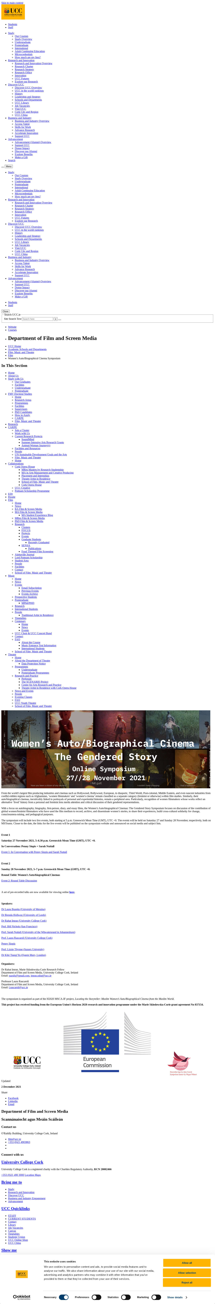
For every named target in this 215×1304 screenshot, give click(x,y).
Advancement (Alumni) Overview (33, 142)
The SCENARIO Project (35, 681)
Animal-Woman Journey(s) (36, 445)
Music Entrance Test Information (39, 645)
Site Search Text (13, 318)
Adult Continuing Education (30, 51)
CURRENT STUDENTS (22, 1218)
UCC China (21, 114)
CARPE (19, 418)
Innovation (20, 75)
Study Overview (23, 39)
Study (11, 1189)
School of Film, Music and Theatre (40, 481)
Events (25, 536)
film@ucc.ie (14, 1139)
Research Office (23, 72)
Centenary (20, 621)
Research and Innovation (21, 1192)
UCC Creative (22, 487)
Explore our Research (26, 81)
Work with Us (22, 433)
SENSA (26, 545)
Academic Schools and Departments (27, 349)
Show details (175, 1297)
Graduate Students (31, 539)
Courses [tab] (12, 329)
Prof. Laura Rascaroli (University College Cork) (26, 937)
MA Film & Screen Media (28, 512)
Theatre (12, 654)
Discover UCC (16, 1195)
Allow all (187, 1262)
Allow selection (187, 1272)
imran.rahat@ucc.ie (41, 975)
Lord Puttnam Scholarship (28, 557)
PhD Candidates (23, 412)
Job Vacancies (22, 105)
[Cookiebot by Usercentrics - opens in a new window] (21, 1297)
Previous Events (30, 590)
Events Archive (30, 593)
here (71, 892)
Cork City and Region (26, 111)
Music (11, 575)
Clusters (26, 527)
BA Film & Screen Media (28, 509)
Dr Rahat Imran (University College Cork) (23, 920)
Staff (10, 27)
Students (12, 24)
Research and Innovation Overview (33, 63)
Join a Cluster (22, 430)
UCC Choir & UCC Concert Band (33, 633)
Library (12, 1224)
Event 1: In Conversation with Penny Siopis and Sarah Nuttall (34, 852)
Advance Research (25, 130)
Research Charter (24, 66)
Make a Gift (21, 157)
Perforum (26, 678)
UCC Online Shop (18, 1240)
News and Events (24, 690)
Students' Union (16, 1236)
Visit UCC (20, 108)
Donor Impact (22, 148)
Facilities (19, 384)
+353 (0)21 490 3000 (12, 1175)
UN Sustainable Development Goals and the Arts (41, 454)
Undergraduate (23, 42)
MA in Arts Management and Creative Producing (48, 472)
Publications (34, 548)
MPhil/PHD (28, 603)
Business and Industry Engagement (26, 1198)
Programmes (21, 403)
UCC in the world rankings (29, 90)
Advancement (15, 1201)
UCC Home (14, 346)
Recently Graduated (38, 542)
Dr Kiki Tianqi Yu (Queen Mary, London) (23, 955)
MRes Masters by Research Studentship (43, 469)
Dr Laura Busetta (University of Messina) (23, 909)
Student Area (22, 560)
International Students (26, 609)
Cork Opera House (25, 466)
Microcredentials (23, 54)
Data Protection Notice (34, 663)
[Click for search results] (59, 319)
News (18, 506)
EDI (10, 493)
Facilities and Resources (27, 448)
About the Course (31, 642)
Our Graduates (22, 381)
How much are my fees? (28, 57)
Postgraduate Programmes (35, 672)
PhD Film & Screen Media (29, 521)
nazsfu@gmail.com (19, 975)
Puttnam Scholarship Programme (32, 490)
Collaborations (16, 463)
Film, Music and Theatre (21, 352)
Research (13, 424)
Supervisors (21, 409)
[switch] (96, 1297)
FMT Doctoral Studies (20, 393)
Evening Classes (23, 697)
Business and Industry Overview (32, 121)
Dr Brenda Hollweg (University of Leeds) (23, 915)
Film (10, 355)
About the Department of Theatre (32, 660)
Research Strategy (24, 69)
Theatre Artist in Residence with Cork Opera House (49, 687)
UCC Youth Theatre (25, 703)
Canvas (12, 1230)
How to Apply (22, 415)
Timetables (20, 618)
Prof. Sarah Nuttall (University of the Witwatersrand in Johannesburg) (38, 932)
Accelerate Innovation (26, 133)
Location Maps (33, 1175)
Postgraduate (21, 45)
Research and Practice (26, 675)
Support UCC (22, 136)
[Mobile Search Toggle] (2, 167)
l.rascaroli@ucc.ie (18, 987)
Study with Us (15, 378)
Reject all (187, 1282)
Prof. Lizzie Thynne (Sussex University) (22, 949)
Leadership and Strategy (27, 96)
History (19, 93)
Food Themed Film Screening (37, 551)
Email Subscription (32, 587)
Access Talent (22, 124)
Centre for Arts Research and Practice (41, 684)
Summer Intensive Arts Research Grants (43, 442)
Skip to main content (12, 2)
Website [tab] (12, 326)
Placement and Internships (35, 475)
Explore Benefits (24, 154)
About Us (13, 375)
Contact (19, 569)
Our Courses (21, 36)
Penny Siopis (8, 943)
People (18, 451)
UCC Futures (22, 78)
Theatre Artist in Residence (36, 478)
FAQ (17, 639)
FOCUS (26, 530)
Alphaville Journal (24, 554)
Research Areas (23, 400)
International (21, 48)
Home (11, 372)
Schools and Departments (28, 99)
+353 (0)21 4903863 (19, 1142)
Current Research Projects (28, 436)
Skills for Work (23, 127)
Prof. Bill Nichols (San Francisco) (19, 926)
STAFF (12, 1215)
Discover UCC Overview (28, 87)
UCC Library (22, 102)
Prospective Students (26, 597)
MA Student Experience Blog (37, 515)
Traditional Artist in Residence (38, 615)
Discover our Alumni (26, 151)
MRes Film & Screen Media (30, 518)
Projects (26, 533)
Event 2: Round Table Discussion (19, 880)
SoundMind (28, 439)
